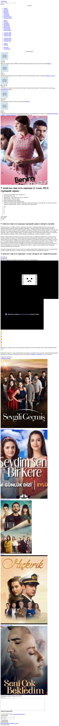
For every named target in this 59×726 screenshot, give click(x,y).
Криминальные (8, 18)
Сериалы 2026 (7, 32)
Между (49, 63)
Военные (6, 11)
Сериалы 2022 (7, 39)
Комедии (6, 12)
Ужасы (5, 20)
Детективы (6, 15)
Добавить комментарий (6, 711)
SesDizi (5, 43)
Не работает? (4, 258)
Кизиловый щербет (53, 113)
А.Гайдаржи (7, 49)
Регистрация (4, 723)
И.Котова (6, 47)
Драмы (5, 8)
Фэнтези (6, 22)
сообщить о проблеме (36, 354)
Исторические (7, 16)
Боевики (6, 9)
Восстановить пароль (12, 723)
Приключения (7, 30)
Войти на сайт (4, 721)
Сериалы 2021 (7, 41)
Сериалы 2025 (7, 34)
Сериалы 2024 (7, 35)
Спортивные (7, 28)
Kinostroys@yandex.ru (19, 714)
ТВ (4, 1)
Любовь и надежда (50, 75)
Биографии (7, 24)
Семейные (6, 13)
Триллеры (6, 23)
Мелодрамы (7, 27)
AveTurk (6, 45)
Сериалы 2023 (7, 38)
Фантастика (7, 26)
